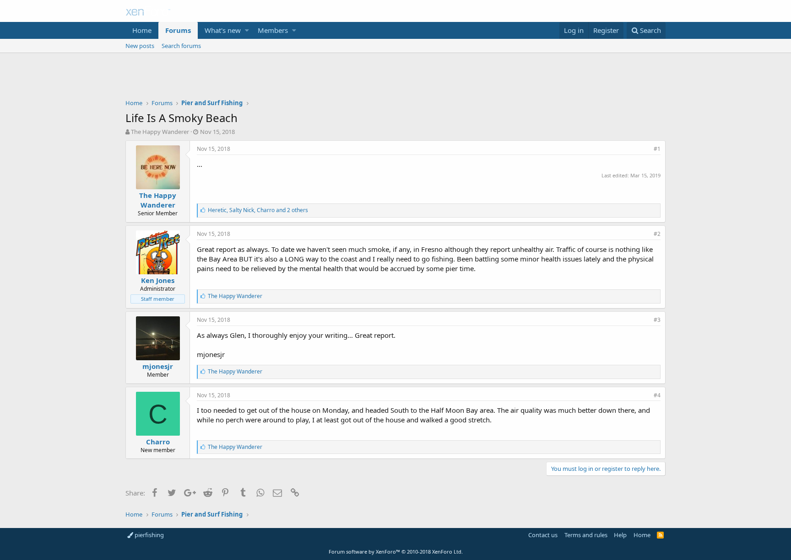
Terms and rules (585, 535)
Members (273, 30)
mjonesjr (157, 366)
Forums (178, 30)
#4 (657, 395)
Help (620, 535)
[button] (247, 30)
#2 (657, 234)
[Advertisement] (395, 78)
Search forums (181, 46)
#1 (657, 149)
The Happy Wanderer (160, 132)
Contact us (543, 535)
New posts (139, 46)
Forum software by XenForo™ (396, 551)
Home (142, 30)
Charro (158, 441)
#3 (657, 320)
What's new (223, 30)
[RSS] (660, 535)
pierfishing (148, 535)
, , (258, 210)
